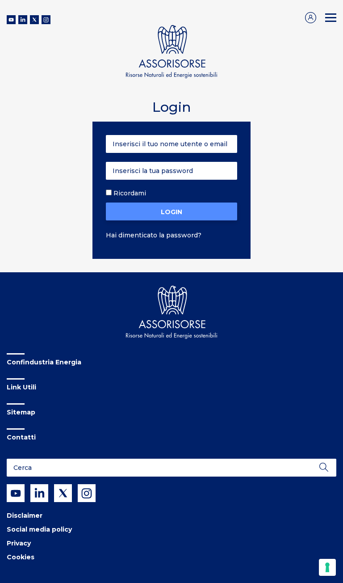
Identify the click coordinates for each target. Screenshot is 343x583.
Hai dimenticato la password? (153, 235)
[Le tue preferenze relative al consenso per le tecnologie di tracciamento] (327, 567)
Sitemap (21, 412)
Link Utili (21, 387)
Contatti (21, 437)
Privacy (19, 543)
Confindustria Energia (44, 362)
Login (171, 212)
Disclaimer (24, 515)
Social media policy (39, 529)
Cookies (20, 557)
